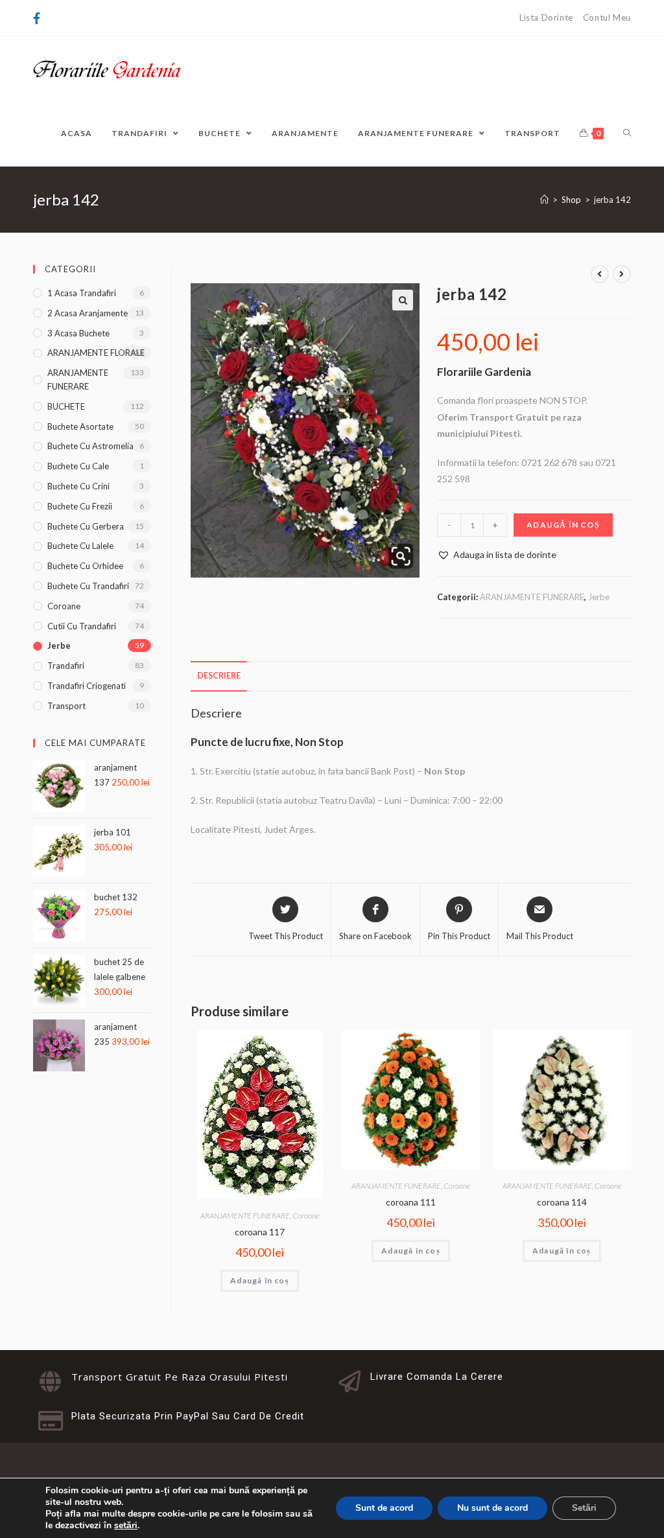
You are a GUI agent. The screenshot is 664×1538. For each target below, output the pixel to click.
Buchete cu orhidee (85, 566)
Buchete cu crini (78, 486)
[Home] (544, 199)
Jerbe (599, 597)
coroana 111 (411, 1201)
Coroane (305, 1215)
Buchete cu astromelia (90, 446)
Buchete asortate (80, 426)
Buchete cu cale (78, 466)
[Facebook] (38, 18)
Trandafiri (65, 665)
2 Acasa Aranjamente (87, 313)
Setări (584, 1508)
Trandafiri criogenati (86, 686)
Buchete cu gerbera (85, 526)
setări (125, 1526)
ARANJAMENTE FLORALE (96, 352)
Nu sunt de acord (492, 1508)
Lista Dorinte (546, 17)
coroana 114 (562, 1201)
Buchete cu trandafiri (88, 586)
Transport (66, 706)
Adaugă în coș (563, 525)
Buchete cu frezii (79, 506)
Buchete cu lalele (80, 546)
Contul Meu (607, 17)
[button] (402, 300)
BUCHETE (66, 406)
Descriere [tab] (219, 676)
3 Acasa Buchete (78, 333)
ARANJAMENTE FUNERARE (532, 597)
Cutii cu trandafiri (81, 626)
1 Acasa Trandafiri (81, 293)
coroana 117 (260, 1231)
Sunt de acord (384, 1508)
